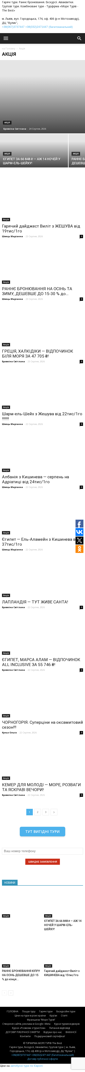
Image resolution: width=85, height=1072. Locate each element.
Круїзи (53, 1015)
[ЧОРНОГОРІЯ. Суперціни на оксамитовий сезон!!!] (42, 697)
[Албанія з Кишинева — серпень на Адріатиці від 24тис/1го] (42, 452)
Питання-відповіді (59, 1028)
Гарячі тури (46, 1011)
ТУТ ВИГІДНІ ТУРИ (42, 831)
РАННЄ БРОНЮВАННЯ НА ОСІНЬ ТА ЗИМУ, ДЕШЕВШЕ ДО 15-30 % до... (37, 291)
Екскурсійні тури (65, 1011)
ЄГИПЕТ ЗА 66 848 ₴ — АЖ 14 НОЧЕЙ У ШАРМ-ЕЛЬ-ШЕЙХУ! (62, 925)
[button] (79, 38)
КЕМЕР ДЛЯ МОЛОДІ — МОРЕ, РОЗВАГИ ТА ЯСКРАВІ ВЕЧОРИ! (41, 787)
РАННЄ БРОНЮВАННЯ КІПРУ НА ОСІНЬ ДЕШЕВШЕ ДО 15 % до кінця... (21, 975)
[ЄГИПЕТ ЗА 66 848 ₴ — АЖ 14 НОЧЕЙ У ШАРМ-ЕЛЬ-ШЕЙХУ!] (34, 159)
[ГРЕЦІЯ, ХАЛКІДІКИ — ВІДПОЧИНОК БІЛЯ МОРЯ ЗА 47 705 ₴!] (42, 326)
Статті (64, 1015)
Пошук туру (28, 1011)
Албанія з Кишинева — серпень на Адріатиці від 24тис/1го (35, 479)
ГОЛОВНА (12, 1011)
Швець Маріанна (12, 236)
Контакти (25, 1036)
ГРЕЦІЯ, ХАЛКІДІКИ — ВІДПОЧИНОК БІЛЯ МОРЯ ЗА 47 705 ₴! (37, 354)
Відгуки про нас (52, 1032)
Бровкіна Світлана (14, 128)
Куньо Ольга (9, 732)
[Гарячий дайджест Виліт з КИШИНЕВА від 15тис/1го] (63, 954)
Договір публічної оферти (42, 1059)
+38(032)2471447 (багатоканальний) (49, 26)
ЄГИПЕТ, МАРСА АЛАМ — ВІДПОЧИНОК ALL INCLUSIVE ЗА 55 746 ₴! (41, 662)
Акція (7, 123)
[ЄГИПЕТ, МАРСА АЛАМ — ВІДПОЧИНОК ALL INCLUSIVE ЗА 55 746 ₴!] (42, 635)
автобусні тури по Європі (26, 1065)
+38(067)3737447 (13, 26)
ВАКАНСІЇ (71, 1032)
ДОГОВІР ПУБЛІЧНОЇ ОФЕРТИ (23, 1032)
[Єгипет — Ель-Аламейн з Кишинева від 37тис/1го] (42, 515)
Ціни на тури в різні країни (30, 1015)
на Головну (8, 48)
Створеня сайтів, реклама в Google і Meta (26, 1024)
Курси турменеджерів (66, 1024)
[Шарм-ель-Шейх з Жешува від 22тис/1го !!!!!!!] (42, 389)
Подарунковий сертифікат (49, 1036)
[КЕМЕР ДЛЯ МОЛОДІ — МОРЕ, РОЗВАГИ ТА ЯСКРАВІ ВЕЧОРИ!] (42, 760)
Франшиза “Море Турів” (41, 1019)
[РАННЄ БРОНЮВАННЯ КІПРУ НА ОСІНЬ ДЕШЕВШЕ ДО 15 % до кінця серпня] (21, 954)
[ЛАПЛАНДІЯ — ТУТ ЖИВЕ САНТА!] (42, 577)
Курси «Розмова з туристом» (28, 1028)
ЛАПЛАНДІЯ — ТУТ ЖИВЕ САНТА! (35, 602)
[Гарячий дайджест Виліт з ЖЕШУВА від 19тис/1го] (42, 201)
